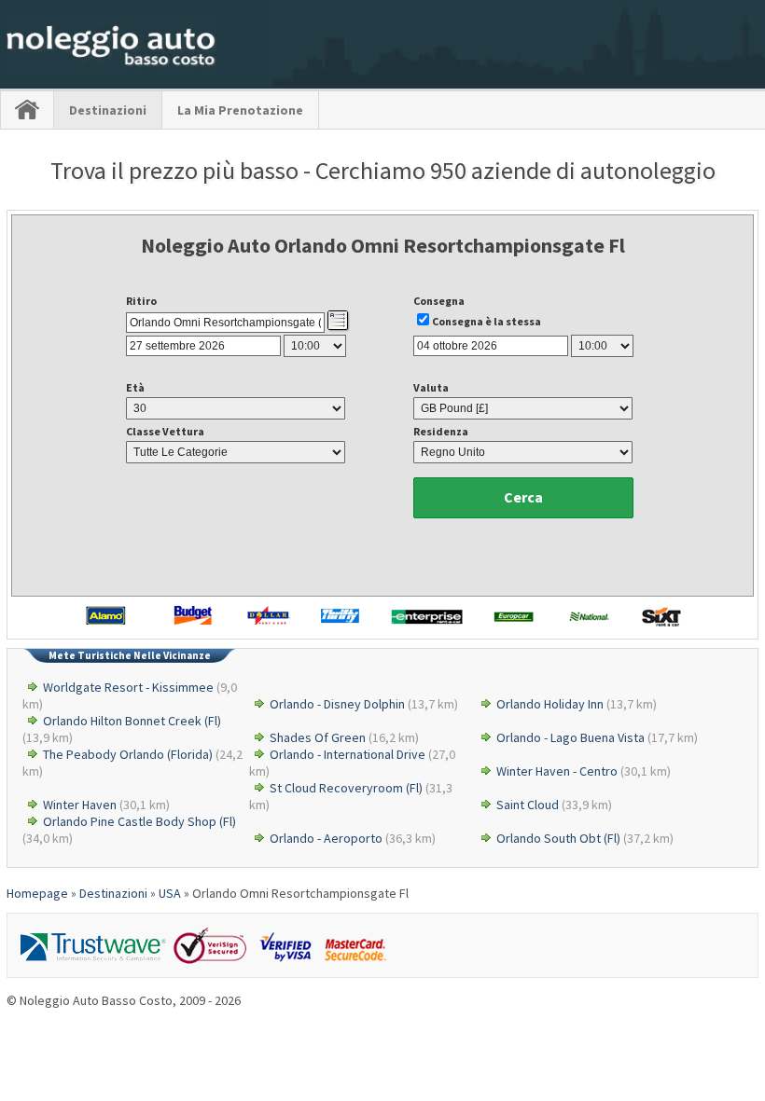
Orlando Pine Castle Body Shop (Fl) (139, 821)
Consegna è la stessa (486, 321)
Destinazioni (107, 110)
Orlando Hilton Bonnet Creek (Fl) (132, 720)
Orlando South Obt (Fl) (558, 838)
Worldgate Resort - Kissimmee (128, 687)
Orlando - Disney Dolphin (337, 703)
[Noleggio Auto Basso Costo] (111, 66)
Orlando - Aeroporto (326, 838)
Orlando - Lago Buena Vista (570, 737)
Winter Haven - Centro (557, 771)
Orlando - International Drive (347, 754)
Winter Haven (80, 804)
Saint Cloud (527, 804)
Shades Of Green (318, 737)
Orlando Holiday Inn (550, 703)
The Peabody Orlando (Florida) (128, 754)
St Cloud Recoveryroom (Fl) (346, 787)
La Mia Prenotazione (240, 110)
